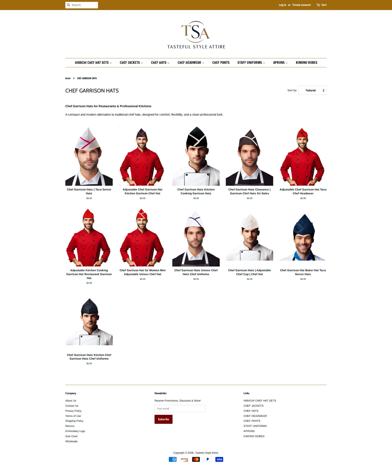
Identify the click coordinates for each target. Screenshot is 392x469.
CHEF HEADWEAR (190, 62)
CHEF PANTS (220, 62)
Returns (69, 425)
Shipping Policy (74, 420)
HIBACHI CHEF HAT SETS (92, 62)
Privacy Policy (73, 410)
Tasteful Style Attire (206, 452)
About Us (70, 400)
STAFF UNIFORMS (250, 62)
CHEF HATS (159, 62)
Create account (302, 5)
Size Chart (71, 436)
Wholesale (71, 441)
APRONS (279, 62)
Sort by (292, 90)
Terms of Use (73, 415)
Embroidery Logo (75, 431)
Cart (324, 5)
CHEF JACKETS (130, 62)
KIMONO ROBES (306, 62)
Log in (282, 5)
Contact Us (71, 405)
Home (67, 78)
